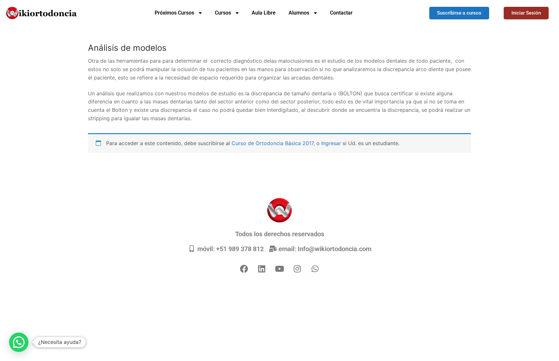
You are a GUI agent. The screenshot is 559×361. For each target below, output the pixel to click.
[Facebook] (244, 268)
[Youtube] (279, 268)
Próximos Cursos (174, 13)
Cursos (223, 13)
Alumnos (299, 13)
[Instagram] (297, 268)
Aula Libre (264, 13)
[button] (18, 342)
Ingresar (332, 143)
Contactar (341, 13)
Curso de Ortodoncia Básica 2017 (272, 143)
